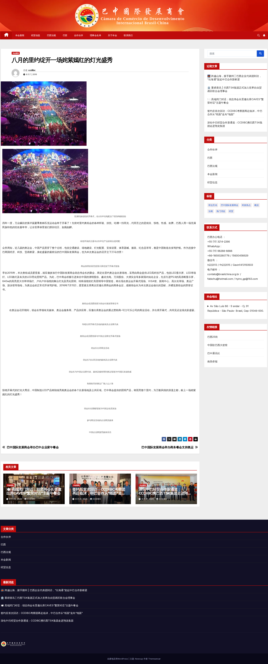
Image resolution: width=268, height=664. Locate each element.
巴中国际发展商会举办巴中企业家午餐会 (33, 447)
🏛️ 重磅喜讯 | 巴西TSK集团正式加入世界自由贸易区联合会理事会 (38, 597)
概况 (256, 205)
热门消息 (221, 211)
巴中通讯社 (213, 353)
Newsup (139, 658)
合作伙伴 (78, 35)
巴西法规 (51, 35)
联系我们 (128, 35)
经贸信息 (35, 35)
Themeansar (154, 658)
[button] (258, 35)
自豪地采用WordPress (118, 658)
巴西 (65, 35)
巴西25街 (212, 336)
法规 (210, 211)
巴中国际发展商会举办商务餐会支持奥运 (167, 447)
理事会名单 (95, 35)
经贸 (231, 211)
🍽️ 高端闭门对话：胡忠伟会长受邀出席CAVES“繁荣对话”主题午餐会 (33, 491)
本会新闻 (19, 35)
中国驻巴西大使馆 (217, 345)
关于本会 (112, 35)
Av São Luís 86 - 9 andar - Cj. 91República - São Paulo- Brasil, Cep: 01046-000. (235, 308)
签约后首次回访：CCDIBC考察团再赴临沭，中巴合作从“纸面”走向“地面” (98, 493)
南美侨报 (212, 361)
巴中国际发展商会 (229, 205)
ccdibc (32, 70)
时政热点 (246, 205)
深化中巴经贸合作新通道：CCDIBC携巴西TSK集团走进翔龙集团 (165, 493)
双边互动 (212, 205)
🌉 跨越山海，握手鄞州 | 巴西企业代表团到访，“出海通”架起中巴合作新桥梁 (44, 590)
